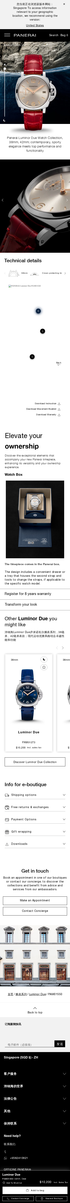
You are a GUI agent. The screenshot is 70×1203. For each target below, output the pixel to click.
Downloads (19, 844)
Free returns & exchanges (30, 807)
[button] (4, 64)
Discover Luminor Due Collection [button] (35, 762)
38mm (24, 273)
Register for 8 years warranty (28, 594)
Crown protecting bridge (54, 273)
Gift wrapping (21, 832)
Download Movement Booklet (41, 409)
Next (67, 200)
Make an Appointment (35, 900)
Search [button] (54, 35)
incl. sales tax (61, 1182)
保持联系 (10, 1123)
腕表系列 (8, 45)
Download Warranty (46, 415)
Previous (3, 200)
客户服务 (10, 1073)
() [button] (21, 1057)
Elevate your (23, 441)
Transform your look (21, 604)
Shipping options (24, 795)
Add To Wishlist (14, 1183)
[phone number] (35, 1152)
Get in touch (35, 871)
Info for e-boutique (25, 784)
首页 (10, 994)
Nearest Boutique (54, 1199)
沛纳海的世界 (13, 1086)
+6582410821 (19, 1158)
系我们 (11, 1144)
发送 (60, 1044)
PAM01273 (28, 742)
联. (10, 1144)
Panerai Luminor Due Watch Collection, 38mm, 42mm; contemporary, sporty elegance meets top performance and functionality (35, 144)
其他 (7, 1111)
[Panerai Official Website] (25, 35)
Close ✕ (64, 4)
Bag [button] (64, 35)
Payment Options (24, 819)
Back (58, 363)
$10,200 (45, 1182)
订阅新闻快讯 (13, 1024)
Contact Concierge (20, 1199)
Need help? (12, 1135)
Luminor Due (19, 45)
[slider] (5, 68)
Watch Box (14, 474)
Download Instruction (45, 404)
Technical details (23, 260)
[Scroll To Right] (64, 273)
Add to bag (37, 1190)
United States (35, 25)
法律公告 (10, 1098)
